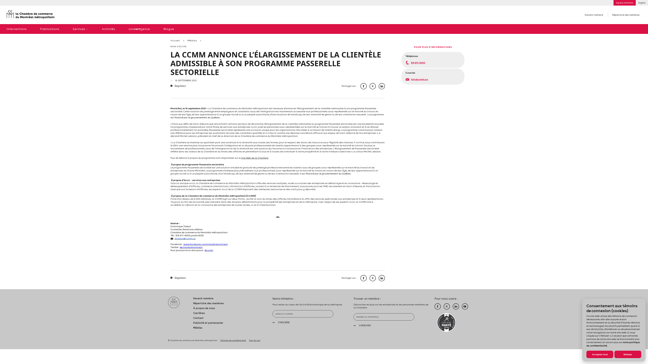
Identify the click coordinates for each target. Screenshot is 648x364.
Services (79, 29)
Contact (198, 318)
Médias (192, 40)
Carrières (199, 313)
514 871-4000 (418, 62)
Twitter (447, 306)
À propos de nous (204, 308)
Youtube (465, 306)
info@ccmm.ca (419, 79)
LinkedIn (456, 306)
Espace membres (624, 3)
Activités (108, 29)
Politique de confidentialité (233, 340)
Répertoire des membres (626, 14)
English (641, 3)
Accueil (175, 40)
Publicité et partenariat (208, 322)
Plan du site (254, 340)
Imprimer (180, 86)
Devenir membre (594, 14)
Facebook (438, 306)
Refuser (628, 354)
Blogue (169, 29)
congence (139, 29)
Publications (49, 29)
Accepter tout (600, 354)
